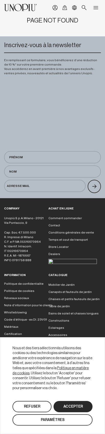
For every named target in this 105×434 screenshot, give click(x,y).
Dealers (54, 254)
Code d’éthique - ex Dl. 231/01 (25, 319)
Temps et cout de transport (68, 239)
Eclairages (56, 328)
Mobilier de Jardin (61, 285)
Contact (54, 225)
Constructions (58, 320)
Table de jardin (59, 306)
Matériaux (11, 327)
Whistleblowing (15, 312)
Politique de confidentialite (24, 283)
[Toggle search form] (84, 8)
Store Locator (58, 247)
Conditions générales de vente (71, 232)
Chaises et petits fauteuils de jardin (74, 299)
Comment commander (65, 218)
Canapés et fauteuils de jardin (70, 292)
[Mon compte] (55, 8)
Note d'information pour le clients (28, 305)
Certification (13, 334)
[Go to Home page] (20, 7)
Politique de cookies (19, 291)
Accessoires (57, 335)
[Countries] (74, 8)
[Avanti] (94, 186)
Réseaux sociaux (16, 298)
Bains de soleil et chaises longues (73, 313)
